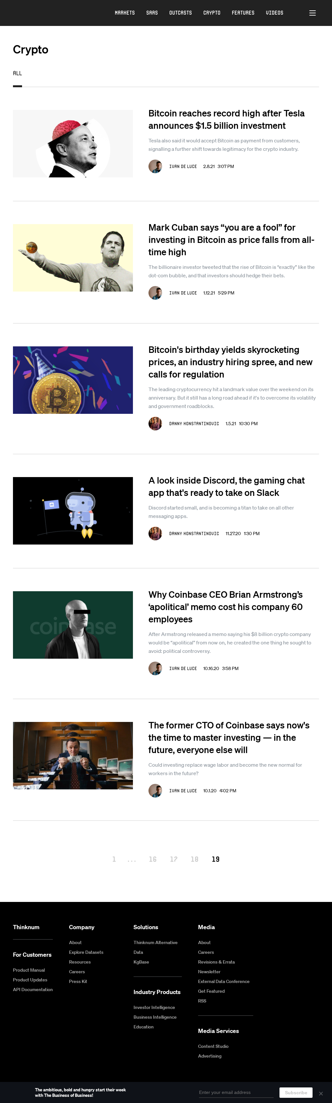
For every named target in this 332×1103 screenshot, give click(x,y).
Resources (80, 962)
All (17, 73)
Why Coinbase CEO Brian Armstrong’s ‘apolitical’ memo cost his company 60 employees (225, 606)
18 (195, 859)
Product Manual (29, 970)
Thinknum (26, 927)
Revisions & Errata (216, 962)
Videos (274, 12)
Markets (125, 12)
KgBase (141, 962)
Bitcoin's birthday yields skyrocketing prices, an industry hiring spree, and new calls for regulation (230, 361)
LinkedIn (300, 927)
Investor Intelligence (154, 1007)
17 (174, 859)
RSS (202, 1001)
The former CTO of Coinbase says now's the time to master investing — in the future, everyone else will (229, 737)
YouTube (285, 927)
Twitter (315, 927)
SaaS (152, 12)
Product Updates (30, 980)
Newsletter (209, 972)
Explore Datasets (86, 952)
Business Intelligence (155, 1017)
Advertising (209, 1056)
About (75, 942)
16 (153, 859)
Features (243, 12)
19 (216, 859)
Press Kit (78, 981)
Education (144, 1027)
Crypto (211, 12)
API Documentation (33, 989)
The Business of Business (34, 13)
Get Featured (211, 991)
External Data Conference (224, 981)
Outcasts (180, 12)
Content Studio (213, 1046)
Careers (77, 972)
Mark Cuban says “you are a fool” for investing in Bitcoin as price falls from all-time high (231, 239)
